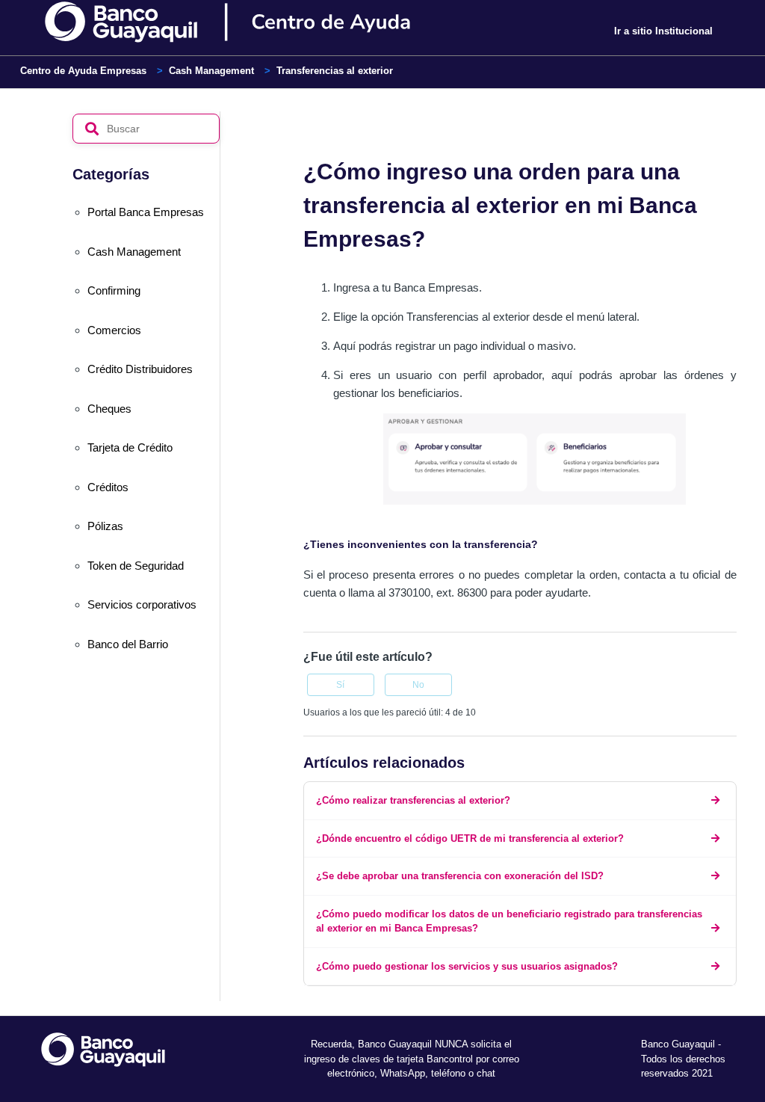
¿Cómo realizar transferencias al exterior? (413, 800)
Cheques (109, 408)
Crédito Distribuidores (140, 369)
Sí (340, 685)
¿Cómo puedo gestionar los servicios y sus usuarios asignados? (467, 966)
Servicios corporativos (141, 604)
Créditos (107, 487)
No (418, 685)
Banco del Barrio (127, 644)
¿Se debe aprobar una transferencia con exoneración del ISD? (460, 875)
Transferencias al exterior (334, 70)
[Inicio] (253, 22)
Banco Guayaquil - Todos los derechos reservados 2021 (683, 1058)
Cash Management (211, 70)
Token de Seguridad (135, 565)
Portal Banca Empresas (145, 212)
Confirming (113, 290)
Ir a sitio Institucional (663, 31)
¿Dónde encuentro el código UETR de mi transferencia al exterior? (470, 838)
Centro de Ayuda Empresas (83, 70)
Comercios (114, 330)
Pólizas (105, 526)
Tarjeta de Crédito (130, 447)
